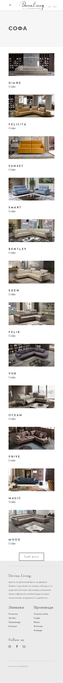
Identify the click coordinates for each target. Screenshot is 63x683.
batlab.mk (24, 666)
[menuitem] (50, 6)
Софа (12, 86)
